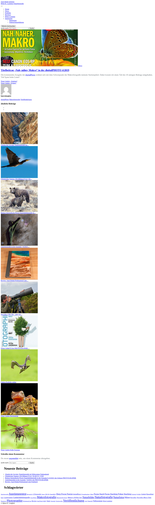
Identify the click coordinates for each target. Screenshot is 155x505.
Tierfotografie (59, 501)
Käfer (2, 497)
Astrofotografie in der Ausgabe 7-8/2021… (15, 247)
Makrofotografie (14, 99)
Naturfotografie (104, 497)
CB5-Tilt (47, 494)
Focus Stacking (111, 494)
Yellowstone (97, 501)
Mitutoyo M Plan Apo (75, 497)
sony (44, 501)
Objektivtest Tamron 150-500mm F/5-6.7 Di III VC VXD (24, 476)
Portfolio (8, 13)
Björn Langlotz (10, 17)
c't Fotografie (36, 494)
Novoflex (133, 497)
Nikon (127, 497)
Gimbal (143, 494)
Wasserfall (90, 501)
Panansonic (3, 501)
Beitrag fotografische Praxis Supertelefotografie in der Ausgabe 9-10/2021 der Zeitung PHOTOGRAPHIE (40, 478)
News (7, 11)
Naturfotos (118, 497)
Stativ (48, 501)
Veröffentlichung (26, 99)
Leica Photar (33, 497)
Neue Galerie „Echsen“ (8, 83)
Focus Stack (99, 494)
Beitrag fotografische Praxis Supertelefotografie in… (18, 213)
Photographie (14, 500)
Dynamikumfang (85, 494)
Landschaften (8, 497)
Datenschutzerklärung (16, 22)
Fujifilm (139, 494)
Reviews (8, 15)
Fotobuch (134, 494)
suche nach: (5, 28)
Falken (91, 494)
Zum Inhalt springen (7, 2)
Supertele (53, 501)
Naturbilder (88, 497)
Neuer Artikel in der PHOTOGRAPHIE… (15, 348)
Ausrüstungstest (17, 493)
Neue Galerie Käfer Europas (10, 450)
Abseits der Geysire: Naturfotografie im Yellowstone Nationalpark (27, 474)
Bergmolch (29, 494)
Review (34, 501)
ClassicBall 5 (53, 494)
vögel (86, 501)
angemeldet (13, 458)
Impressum (8, 18)
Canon (43, 494)
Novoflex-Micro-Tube (144, 497)
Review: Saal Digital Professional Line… (14, 280)
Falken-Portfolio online (8, 382)
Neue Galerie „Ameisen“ (9, 81)
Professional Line (27, 501)
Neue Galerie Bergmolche (9, 416)
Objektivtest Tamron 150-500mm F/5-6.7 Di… (16, 179)
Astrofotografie (4, 494)
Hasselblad (150, 494)
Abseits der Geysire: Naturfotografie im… (15, 145)
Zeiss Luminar (107, 501)
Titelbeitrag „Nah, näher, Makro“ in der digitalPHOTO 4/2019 (35, 70)
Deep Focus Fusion (64, 494)
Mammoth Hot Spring (62, 497)
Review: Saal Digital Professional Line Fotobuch (21, 482)
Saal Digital (40, 501)
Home (7, 9)
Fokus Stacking (124, 494)
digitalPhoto (30, 75)
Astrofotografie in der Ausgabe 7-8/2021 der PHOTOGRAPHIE (26, 480)
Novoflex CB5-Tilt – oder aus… (11, 314)
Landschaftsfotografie (21, 497)
